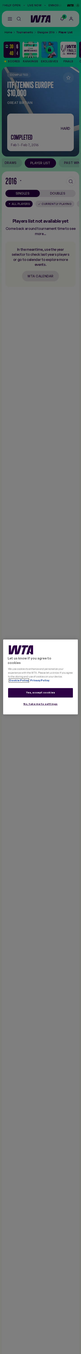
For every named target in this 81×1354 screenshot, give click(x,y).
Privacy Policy (39, 680)
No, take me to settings (40, 704)
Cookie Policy (19, 680)
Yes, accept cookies (40, 692)
